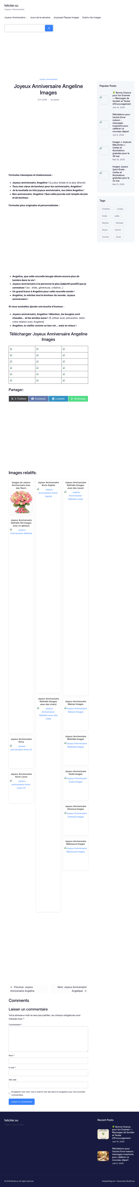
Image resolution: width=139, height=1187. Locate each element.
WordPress (130, 1181)
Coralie (120, 209)
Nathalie (119, 223)
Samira (118, 230)
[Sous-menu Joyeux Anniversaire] (26, 17)
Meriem (105, 223)
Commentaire (15, 1024)
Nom (11, 1055)
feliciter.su (11, 5)
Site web (12, 1079)
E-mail (12, 1067)
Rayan (105, 230)
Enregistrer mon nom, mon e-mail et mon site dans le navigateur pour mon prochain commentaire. (48, 1093)
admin (56, 99)
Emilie (104, 216)
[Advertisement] (69, 54)
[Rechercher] (49, 28)
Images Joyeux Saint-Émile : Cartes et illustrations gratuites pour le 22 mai (121, 173)
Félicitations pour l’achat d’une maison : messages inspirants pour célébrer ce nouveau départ (121, 123)
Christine (106, 209)
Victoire (105, 237)
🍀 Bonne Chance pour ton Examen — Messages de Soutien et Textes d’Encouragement (122, 98)
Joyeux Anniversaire (48, 79)
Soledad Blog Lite (108, 1181)
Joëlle (116, 216)
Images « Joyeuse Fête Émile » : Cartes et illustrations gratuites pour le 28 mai (122, 149)
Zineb (118, 237)
